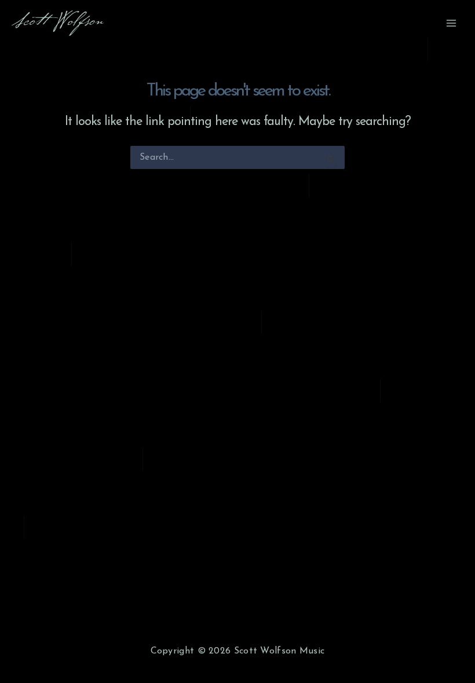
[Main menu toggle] (451, 23)
